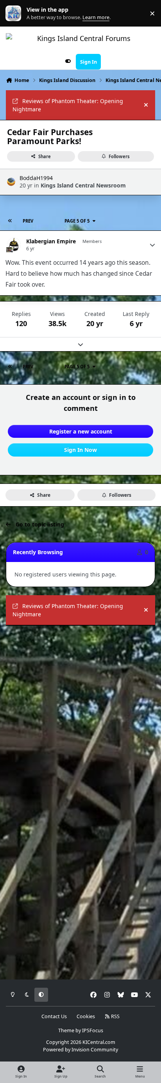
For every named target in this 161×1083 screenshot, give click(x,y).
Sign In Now (80, 449)
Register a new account (80, 431)
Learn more (15, 13)
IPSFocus (92, 1030)
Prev (28, 221)
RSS (115, 1016)
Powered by (80, 1049)
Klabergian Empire (51, 241)
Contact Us (54, 1016)
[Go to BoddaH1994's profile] (11, 182)
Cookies (86, 1016)
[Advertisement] (80, 714)
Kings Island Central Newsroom (83, 185)
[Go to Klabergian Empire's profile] (14, 245)
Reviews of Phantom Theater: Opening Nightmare (68, 105)
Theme (66, 1030)
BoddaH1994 (36, 178)
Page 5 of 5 (76, 221)
